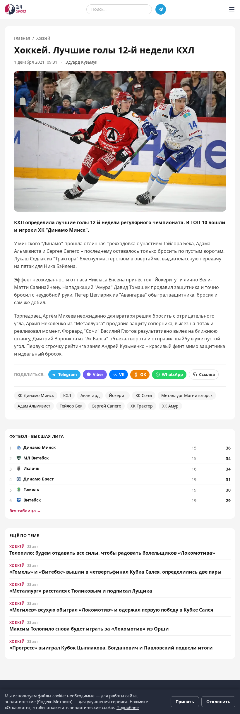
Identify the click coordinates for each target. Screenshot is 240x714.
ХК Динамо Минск (36, 395)
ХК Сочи (144, 395)
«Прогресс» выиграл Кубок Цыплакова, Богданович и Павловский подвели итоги (111, 648)
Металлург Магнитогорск (186, 395)
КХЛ (67, 395)
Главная (22, 38)
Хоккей (43, 38)
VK (121, 374)
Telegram (67, 374)
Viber (98, 374)
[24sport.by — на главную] (15, 9)
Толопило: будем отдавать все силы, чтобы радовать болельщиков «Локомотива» (112, 553)
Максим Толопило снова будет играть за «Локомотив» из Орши (89, 629)
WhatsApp (172, 374)
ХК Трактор (142, 406)
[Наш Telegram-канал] (160, 9)
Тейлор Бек (71, 406)
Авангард (90, 395)
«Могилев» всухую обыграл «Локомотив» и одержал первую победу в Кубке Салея (111, 610)
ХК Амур (170, 406)
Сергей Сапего (106, 406)
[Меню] (232, 9)
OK (143, 374)
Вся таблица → (25, 510)
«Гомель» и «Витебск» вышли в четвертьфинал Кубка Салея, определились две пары (115, 572)
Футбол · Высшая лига (36, 436)
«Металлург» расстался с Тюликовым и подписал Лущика (80, 591)
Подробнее (127, 707)
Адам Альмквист (34, 406)
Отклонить (218, 701)
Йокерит (117, 395)
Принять (185, 701)
